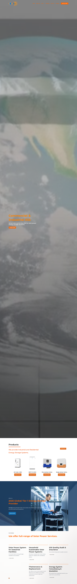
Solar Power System (17, 548)
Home (34, 3)
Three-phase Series (47, 472)
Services (47, 3)
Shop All (63, 448)
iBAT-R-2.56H (32, 472)
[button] (43, 3)
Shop (42, 3)
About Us (38, 3)
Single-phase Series (61, 472)
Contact (52, 3)
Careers (57, 3)
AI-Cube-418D (18, 472)
